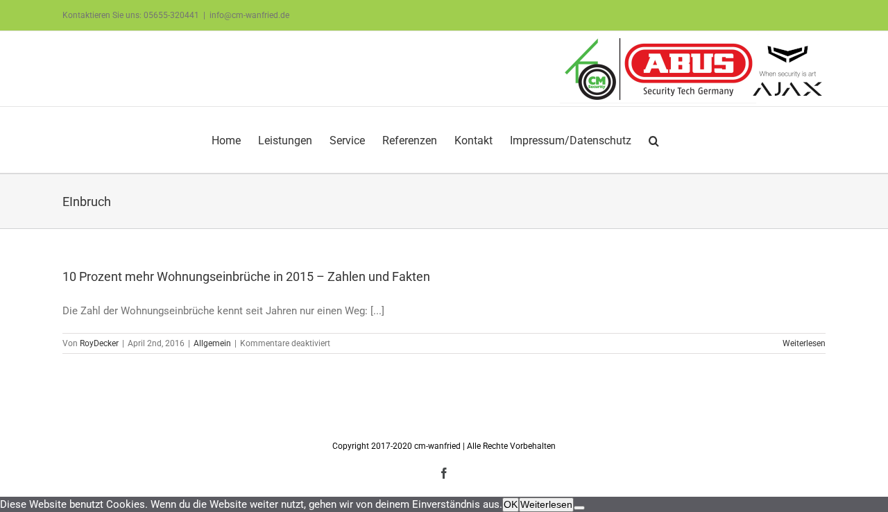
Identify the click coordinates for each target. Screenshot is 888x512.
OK (511, 504)
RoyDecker (99, 343)
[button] (654, 140)
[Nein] (579, 508)
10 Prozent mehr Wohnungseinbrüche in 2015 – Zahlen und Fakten (246, 276)
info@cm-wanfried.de (249, 15)
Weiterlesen (804, 343)
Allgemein (212, 343)
